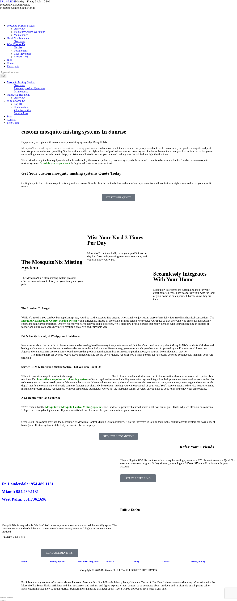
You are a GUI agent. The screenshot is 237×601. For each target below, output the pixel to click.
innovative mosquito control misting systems (62, 379)
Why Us (110, 561)
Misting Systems (57, 561)
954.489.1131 (7, 1)
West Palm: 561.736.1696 (24, 499)
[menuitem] (21, 25)
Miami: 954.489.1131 (20, 491)
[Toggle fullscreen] (8, 597)
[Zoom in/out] (11, 597)
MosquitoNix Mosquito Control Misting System (73, 407)
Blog (136, 561)
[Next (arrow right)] (4, 600)
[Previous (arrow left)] (1, 600)
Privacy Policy (198, 561)
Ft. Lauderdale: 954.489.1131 (28, 484)
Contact (166, 561)
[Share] (4, 597)
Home (24, 561)
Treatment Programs (88, 561)
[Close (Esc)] (1, 597)
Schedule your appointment (55, 163)
